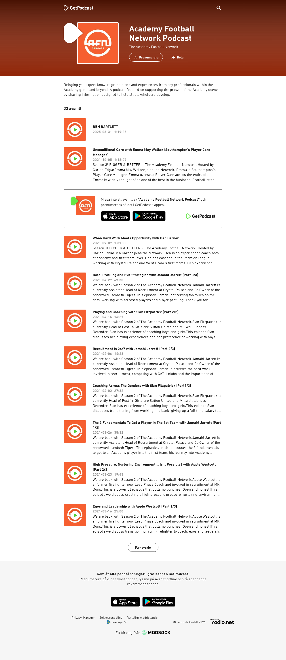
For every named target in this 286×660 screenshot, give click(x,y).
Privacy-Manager (83, 617)
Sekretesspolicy (110, 617)
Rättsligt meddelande (142, 617)
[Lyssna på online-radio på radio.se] (222, 621)
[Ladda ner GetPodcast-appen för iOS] (115, 216)
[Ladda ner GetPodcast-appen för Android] (149, 216)
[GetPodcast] (75, 8)
